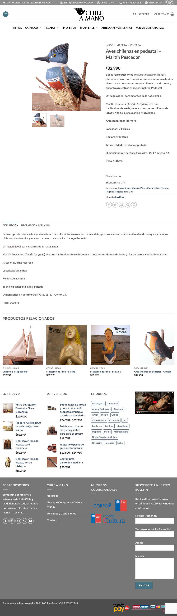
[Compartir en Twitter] (115, 205)
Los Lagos (97, 426)
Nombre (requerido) (146, 515)
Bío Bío (104, 414)
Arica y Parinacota (101, 409)
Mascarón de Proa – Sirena (60, 371)
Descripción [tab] (10, 225)
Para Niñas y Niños (150, 188)
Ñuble (120, 443)
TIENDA (17, 27)
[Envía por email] (121, 205)
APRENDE (89, 27)
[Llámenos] (24, 521)
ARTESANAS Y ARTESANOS (117, 27)
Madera (122, 45)
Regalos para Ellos (124, 191)
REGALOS (50, 27)
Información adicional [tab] (36, 225)
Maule (107, 431)
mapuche (96, 431)
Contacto (52, 520)
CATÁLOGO (31, 27)
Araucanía (113, 403)
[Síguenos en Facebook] (166, 2)
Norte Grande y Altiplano (104, 437)
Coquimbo (114, 420)
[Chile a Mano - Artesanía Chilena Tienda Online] (88, 14)
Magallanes (122, 426)
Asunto (139, 542)
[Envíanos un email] (18, 521)
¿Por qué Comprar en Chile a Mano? (64, 504)
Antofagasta (98, 403)
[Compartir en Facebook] (109, 205)
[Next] (95, 76)
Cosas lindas (124, 188)
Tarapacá (109, 443)
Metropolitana (121, 431)
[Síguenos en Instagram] (171, 2)
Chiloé (114, 414)
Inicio (109, 45)
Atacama (118, 409)
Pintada (135, 45)
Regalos (110, 191)
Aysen (95, 414)
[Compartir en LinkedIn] (134, 205)
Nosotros (52, 495)
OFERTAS (71, 27)
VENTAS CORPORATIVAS (150, 27)
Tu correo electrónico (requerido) (153, 529)
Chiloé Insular (99, 420)
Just (125, 420)
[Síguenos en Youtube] (31, 521)
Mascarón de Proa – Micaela (105, 371)
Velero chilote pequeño (15, 371)
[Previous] (38, 76)
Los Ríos (119, 197)
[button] (5, 14)
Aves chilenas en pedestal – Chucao (152, 371)
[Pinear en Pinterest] (128, 205)
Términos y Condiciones (61, 513)
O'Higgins (97, 443)
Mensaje (139, 556)
